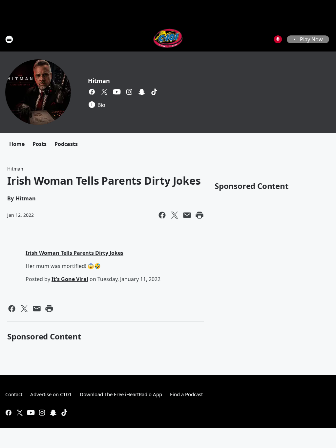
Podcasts (66, 144)
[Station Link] (168, 39)
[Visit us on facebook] (92, 92)
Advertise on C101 (51, 394)
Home (17, 144)
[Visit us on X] (104, 92)
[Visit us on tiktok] (154, 92)
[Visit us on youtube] (117, 92)
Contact (13, 394)
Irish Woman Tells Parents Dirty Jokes (74, 252)
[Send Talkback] (278, 39)
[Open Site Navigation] (9, 39)
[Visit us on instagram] (129, 92)
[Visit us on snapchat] (142, 92)
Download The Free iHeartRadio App (121, 394)
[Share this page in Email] (187, 215)
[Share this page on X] (174, 215)
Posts (39, 144)
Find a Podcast (186, 394)
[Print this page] (199, 215)
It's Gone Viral (70, 279)
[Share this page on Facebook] (162, 215)
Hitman (99, 81)
